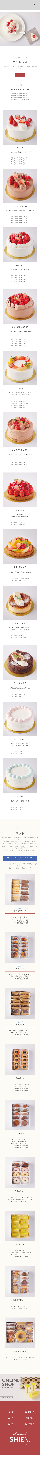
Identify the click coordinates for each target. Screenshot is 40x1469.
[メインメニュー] (34, 5)
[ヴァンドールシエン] (8, 5)
